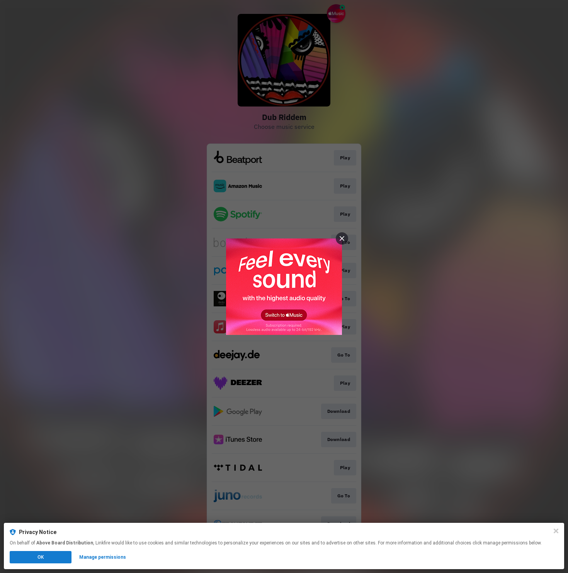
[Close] (556, 531)
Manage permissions (102, 557)
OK (40, 557)
